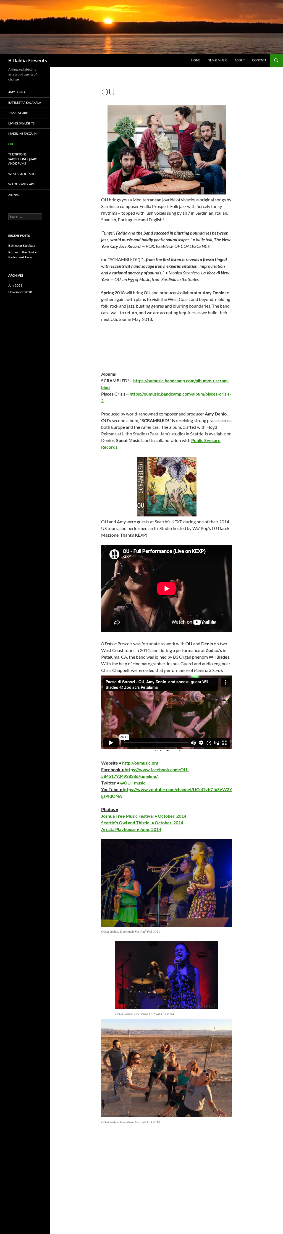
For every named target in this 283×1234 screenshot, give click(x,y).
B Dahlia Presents (27, 60)
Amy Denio (16, 92)
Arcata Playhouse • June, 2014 (131, 829)
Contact (259, 60)
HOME (195, 60)
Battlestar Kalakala (24, 102)
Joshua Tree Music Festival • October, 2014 (143, 816)
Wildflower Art (21, 184)
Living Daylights (21, 123)
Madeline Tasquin (22, 133)
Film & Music (217, 60)
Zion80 (13, 194)
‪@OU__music (132, 782)
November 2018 (20, 292)
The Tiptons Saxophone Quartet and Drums (24, 158)
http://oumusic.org (140, 762)
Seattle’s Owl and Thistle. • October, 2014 (142, 822)
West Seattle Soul (22, 174)
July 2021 (15, 285)
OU (10, 144)
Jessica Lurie (18, 113)
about (240, 60)
